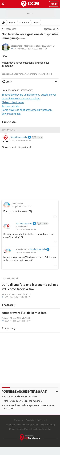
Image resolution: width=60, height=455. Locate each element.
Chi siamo (18, 420)
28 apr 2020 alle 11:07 (26, 229)
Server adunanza (11, 113)
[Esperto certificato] (29, 137)
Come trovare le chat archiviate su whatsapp (27, 109)
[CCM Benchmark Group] (30, 438)
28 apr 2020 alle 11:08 (37, 49)
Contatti (34, 424)
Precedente (10, 29)
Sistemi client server (13, 102)
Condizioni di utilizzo (35, 420)
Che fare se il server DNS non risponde (23, 401)
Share (9, 81)
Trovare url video (11, 106)
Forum (12, 22)
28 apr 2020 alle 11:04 (21, 140)
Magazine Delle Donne (19, 429)
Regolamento (47, 424)
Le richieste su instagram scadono (21, 98)
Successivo (49, 29)
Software (24, 22)
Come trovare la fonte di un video (20, 396)
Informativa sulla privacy (17, 424)
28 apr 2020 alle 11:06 (21, 206)
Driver (36, 22)
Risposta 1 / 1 (9, 130)
